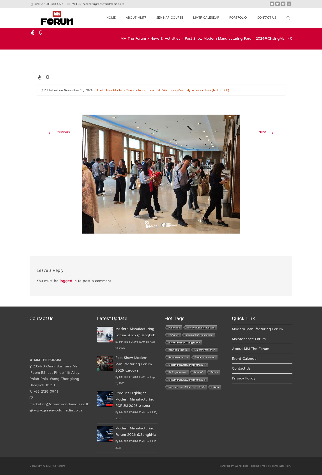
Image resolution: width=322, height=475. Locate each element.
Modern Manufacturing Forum (184, 342)
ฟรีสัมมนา (174, 335)
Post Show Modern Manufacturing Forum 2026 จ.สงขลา (133, 364)
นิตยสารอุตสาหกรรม (205, 357)
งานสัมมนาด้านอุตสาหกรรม (201, 327)
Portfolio (238, 17)
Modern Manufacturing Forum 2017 (187, 364)
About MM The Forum (250, 348)
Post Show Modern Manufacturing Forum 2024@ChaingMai (140, 90)
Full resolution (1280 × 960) (210, 90)
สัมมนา (214, 372)
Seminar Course (169, 17)
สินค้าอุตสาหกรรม (177, 372)
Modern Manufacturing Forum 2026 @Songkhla (135, 431)
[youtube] (283, 5)
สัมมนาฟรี (198, 372)
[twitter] (277, 5)
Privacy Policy (243, 378)
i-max (264, 466)
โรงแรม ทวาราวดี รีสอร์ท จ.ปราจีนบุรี (187, 387)
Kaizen (215, 387)
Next (266, 132)
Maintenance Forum (205, 349)
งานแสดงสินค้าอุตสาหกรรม (199, 335)
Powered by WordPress (234, 466)
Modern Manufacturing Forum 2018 (187, 379)
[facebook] (272, 5)
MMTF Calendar (206, 17)
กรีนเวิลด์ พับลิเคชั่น (178, 349)
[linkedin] (289, 5)
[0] (161, 174)
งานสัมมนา (174, 327)
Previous (58, 132)
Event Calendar (245, 358)
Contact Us (266, 17)
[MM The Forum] (53, 16)
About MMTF (136, 17)
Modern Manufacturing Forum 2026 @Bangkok (135, 332)
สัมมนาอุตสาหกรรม (178, 357)
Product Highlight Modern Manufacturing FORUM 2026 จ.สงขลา (134, 399)
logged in (68, 281)
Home (111, 17)
